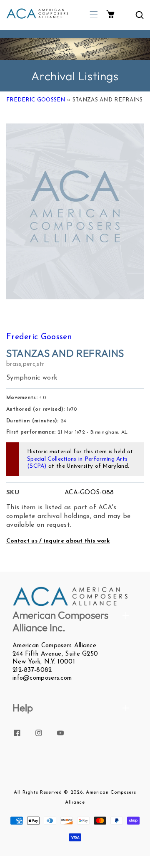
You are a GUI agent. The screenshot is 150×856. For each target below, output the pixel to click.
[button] (94, 15)
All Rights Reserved (38, 792)
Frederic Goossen (35, 100)
